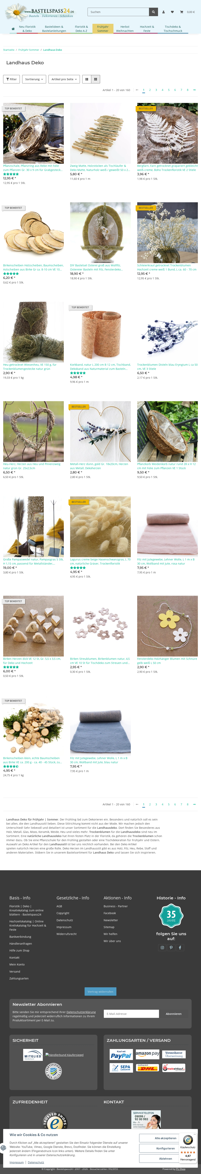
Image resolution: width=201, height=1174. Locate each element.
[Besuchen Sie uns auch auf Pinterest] (171, 947)
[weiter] (194, 90)
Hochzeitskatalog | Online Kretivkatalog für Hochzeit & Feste (27, 925)
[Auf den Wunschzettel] (57, 109)
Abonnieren (174, 1014)
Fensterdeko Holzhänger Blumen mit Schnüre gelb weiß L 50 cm (167, 661)
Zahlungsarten (19, 978)
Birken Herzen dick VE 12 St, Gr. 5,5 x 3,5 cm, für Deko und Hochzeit (32, 661)
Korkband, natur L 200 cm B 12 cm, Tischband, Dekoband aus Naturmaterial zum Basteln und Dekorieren (100, 367)
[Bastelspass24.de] (40, 12)
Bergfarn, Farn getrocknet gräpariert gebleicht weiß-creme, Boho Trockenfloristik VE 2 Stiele (167, 168)
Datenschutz (65, 920)
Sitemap (109, 927)
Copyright (63, 913)
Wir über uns (112, 941)
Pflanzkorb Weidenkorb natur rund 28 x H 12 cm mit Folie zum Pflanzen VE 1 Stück (166, 466)
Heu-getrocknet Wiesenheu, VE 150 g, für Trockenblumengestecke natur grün (30, 367)
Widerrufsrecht (67, 934)
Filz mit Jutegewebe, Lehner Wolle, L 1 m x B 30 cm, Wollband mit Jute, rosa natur (166, 561)
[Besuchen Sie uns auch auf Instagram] (162, 947)
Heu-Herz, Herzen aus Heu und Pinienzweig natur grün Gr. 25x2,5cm (31, 466)
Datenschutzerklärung (81, 1012)
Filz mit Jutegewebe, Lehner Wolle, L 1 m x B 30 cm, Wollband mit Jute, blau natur (98, 760)
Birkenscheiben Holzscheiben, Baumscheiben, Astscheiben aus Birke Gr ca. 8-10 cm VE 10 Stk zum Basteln (33, 267)
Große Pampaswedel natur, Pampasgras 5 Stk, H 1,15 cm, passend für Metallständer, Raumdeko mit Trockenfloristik (33, 561)
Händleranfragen (20, 943)
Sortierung (32, 79)
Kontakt (14, 957)
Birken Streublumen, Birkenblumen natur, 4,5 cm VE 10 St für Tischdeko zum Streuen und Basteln (100, 661)
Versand (14, 971)
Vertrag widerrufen (100, 991)
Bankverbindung (20, 937)
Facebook (110, 913)
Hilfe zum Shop (19, 950)
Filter (13, 79)
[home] (13, 29)
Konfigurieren (165, 1148)
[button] (163, 12)
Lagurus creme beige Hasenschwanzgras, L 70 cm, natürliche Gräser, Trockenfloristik (100, 561)
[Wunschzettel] (172, 12)
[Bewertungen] (11, 174)
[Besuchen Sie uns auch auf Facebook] (180, 947)
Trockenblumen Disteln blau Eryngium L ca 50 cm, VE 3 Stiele (167, 367)
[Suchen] (153, 12)
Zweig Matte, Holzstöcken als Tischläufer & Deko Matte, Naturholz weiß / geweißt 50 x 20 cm (100, 168)
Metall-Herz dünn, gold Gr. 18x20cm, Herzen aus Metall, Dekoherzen (99, 466)
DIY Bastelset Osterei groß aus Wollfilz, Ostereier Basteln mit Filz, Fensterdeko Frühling (95, 267)
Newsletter (111, 920)
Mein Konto (17, 964)
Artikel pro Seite (62, 79)
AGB (59, 906)
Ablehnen (165, 1158)
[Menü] (194, 1135)
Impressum (64, 927)
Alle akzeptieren (165, 1138)
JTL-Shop (180, 1169)
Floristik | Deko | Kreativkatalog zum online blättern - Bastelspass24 (26, 910)
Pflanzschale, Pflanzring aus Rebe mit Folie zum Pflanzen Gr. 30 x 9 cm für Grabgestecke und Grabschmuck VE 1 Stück (32, 168)
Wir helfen (110, 934)
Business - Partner (116, 906)
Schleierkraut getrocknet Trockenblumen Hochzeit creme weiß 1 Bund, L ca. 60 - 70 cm (166, 267)
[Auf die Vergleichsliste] (47, 109)
